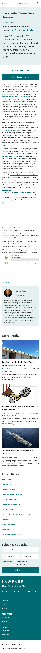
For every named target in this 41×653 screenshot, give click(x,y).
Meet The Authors (19, 70)
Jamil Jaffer (6, 94)
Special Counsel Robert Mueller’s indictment (17, 97)
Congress (6, 484)
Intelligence (6, 519)
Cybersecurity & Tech (10, 499)
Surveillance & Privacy (10, 529)
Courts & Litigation (9, 489)
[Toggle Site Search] (38, 3)
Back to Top (6, 282)
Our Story (5, 630)
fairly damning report (12, 130)
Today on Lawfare (22, 561)
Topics (4, 604)
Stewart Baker (8, 22)
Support (4, 621)
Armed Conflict (7, 479)
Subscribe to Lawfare (20, 77)
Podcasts (5, 608)
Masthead (5, 634)
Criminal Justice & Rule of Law (12, 494)
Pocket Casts (17, 244)
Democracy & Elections (10, 504)
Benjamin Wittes (8, 369)
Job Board (5, 617)
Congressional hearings (22, 192)
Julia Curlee (20, 413)
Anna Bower (19, 369)
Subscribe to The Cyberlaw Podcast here (16, 241)
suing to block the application (12, 156)
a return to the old (28, 138)
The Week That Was (23, 565)
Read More (18, 295)
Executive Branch (8, 509)
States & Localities (9, 524)
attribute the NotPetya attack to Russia (24, 175)
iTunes (9, 244)
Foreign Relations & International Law (15, 514)
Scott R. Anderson (8, 413)
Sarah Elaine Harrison (9, 457)
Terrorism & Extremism (10, 534)
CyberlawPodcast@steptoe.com (13, 235)
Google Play (29, 244)
